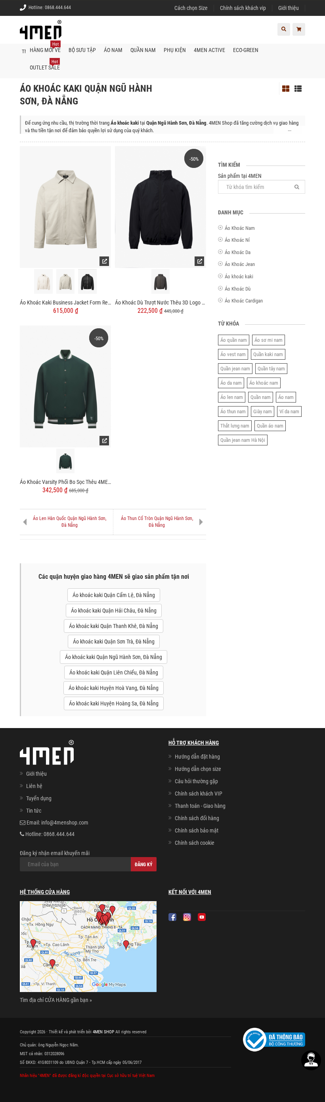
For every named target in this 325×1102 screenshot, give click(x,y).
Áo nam (286, 397)
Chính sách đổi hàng (197, 818)
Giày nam (262, 411)
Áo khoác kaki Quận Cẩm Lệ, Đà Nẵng (114, 595)
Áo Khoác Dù (237, 289)
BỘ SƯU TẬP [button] (82, 50)
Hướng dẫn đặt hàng (197, 756)
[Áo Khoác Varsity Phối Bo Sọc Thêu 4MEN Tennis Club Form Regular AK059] (65, 386)
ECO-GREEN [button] (245, 50)
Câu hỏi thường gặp (196, 781)
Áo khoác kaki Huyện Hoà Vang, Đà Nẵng (114, 688)
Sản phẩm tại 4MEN (240, 176)
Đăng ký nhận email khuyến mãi (55, 853)
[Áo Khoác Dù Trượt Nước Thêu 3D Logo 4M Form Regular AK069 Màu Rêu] (160, 281)
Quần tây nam (271, 369)
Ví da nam (289, 411)
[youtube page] (202, 917)
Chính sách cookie (194, 843)
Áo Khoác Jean (240, 264)
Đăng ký (144, 864)
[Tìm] (297, 187)
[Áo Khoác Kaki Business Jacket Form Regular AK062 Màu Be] (43, 281)
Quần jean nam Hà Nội (242, 440)
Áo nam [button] (113, 50)
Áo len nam (231, 397)
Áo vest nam (233, 354)
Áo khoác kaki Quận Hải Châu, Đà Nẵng (114, 610)
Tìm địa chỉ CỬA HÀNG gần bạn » (56, 1000)
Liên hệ (34, 786)
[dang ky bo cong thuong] (274, 1039)
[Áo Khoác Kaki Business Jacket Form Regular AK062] (65, 206)
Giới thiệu (288, 8)
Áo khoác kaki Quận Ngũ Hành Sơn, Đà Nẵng (113, 657)
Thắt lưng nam (234, 426)
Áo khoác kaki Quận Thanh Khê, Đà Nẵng (113, 626)
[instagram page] (187, 917)
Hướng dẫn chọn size (198, 769)
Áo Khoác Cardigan (244, 301)
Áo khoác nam (263, 383)
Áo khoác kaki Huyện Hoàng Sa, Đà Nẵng (114, 703)
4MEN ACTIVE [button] (209, 50)
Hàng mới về (45, 47)
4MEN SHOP (103, 1032)
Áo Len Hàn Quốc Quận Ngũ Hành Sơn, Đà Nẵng (69, 522)
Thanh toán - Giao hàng (200, 806)
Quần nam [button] (143, 50)
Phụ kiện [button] (175, 50)
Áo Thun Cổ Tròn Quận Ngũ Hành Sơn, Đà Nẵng (157, 522)
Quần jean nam (235, 369)
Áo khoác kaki (239, 276)
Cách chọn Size (191, 8)
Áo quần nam (233, 340)
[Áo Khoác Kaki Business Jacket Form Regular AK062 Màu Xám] (65, 281)
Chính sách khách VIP (198, 793)
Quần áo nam (270, 426)
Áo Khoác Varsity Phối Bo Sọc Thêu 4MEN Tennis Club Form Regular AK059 (65, 482)
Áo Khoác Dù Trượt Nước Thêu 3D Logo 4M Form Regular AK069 (160, 302)
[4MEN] (40, 34)
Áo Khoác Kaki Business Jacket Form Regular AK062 (65, 302)
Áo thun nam (233, 411)
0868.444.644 (58, 7)
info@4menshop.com (64, 822)
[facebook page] (172, 917)
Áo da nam (231, 383)
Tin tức (33, 810)
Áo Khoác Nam (240, 228)
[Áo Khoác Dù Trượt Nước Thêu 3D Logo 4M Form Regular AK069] (160, 206)
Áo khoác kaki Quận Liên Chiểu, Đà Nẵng (113, 672)
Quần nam (260, 397)
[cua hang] (88, 948)
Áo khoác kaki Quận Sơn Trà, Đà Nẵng (114, 641)
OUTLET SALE (45, 65)
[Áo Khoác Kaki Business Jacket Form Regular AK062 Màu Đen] (87, 281)
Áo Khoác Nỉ (237, 240)
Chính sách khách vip (243, 8)
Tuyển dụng (39, 798)
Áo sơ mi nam (268, 340)
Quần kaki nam (268, 354)
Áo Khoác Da (237, 252)
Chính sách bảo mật (196, 830)
